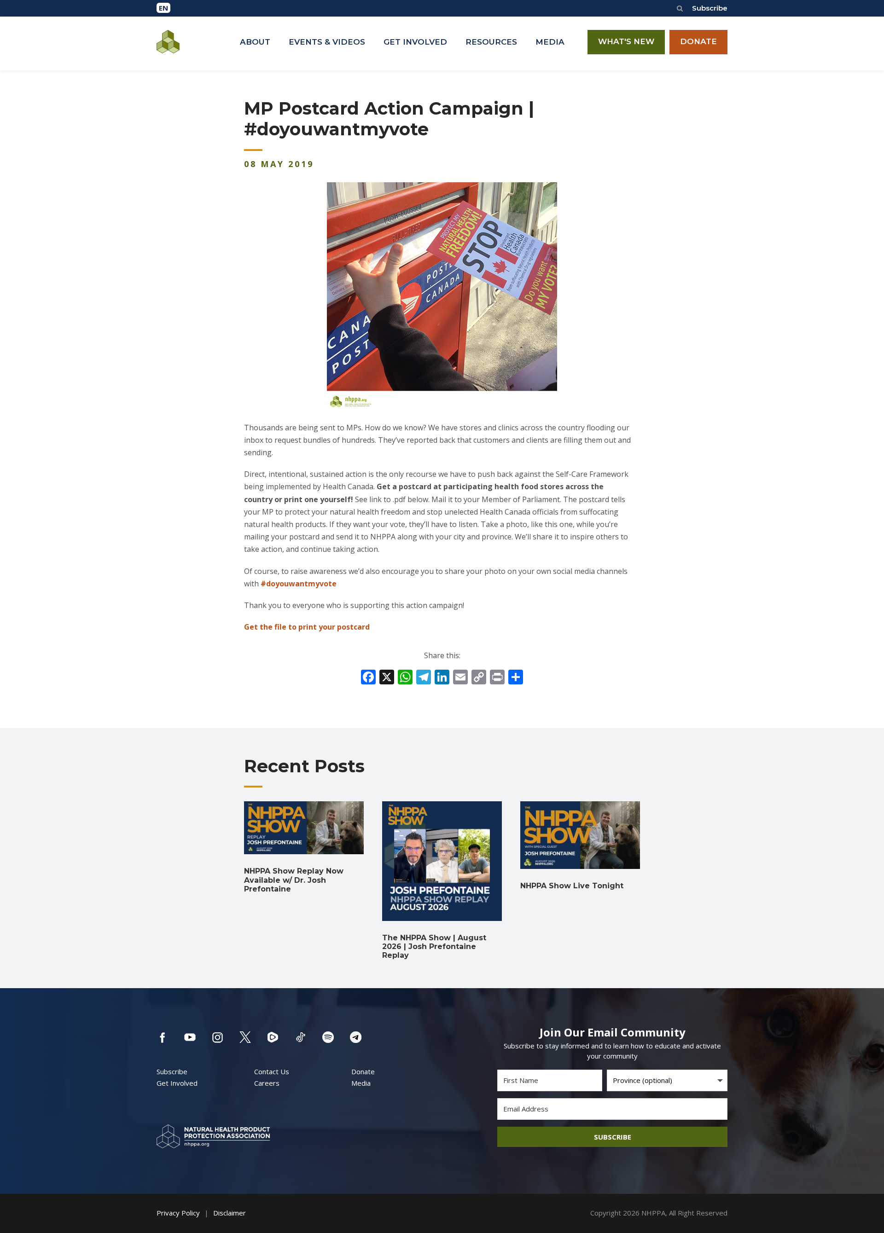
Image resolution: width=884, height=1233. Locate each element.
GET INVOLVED (415, 41)
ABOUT (255, 41)
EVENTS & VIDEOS (327, 41)
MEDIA (549, 41)
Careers (266, 1083)
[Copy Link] (479, 678)
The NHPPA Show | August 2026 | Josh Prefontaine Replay (434, 946)
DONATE (698, 41)
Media (361, 1083)
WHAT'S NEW (626, 41)
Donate (363, 1071)
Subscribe (709, 8)
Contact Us (271, 1071)
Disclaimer (229, 1212)
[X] (387, 678)
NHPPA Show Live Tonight (571, 885)
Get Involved (177, 1083)
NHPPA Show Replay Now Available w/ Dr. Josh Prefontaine (293, 880)
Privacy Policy (178, 1212)
